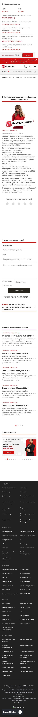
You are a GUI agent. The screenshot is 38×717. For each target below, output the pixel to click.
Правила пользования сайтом (27, 497)
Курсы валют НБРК (26, 603)
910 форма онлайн (7, 651)
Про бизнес (5, 615)
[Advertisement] (19, 87)
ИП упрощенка (24, 569)
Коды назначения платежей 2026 (7, 629)
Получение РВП (25, 624)
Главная (14, 71)
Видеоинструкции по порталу (26, 509)
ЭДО (21, 611)
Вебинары (23, 488)
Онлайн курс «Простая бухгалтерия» (27, 521)
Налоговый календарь (27, 548)
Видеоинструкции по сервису (8, 509)
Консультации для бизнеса (7, 656)
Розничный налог (7, 586)
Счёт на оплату (6, 514)
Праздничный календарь (9, 594)
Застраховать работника (9, 569)
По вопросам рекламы (9, 488)
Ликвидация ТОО (25, 577)
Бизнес (20, 71)
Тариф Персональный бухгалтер (8, 640)
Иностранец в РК (7, 539)
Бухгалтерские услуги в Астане (27, 515)
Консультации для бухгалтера (26, 656)
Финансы (19, 77)
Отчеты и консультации (27, 531)
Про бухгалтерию (25, 615)
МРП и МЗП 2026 (25, 594)
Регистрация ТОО (7, 573)
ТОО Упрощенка (25, 573)
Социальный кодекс (26, 671)
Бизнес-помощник (26, 639)
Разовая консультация (27, 586)
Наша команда (6, 492)
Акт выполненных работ (9, 536)
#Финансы (13, 130)
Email (4, 255)
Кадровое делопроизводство (7, 662)
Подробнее (28, 55)
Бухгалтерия (28, 71)
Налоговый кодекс (7, 671)
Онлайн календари (8, 667)
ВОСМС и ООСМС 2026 (8, 607)
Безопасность (6, 520)
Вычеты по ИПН (6, 611)
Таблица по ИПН (25, 590)
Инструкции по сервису (27, 502)
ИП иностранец (25, 581)
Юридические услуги (26, 645)
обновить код (8, 285)
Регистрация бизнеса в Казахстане (27, 662)
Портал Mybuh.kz (7, 531)
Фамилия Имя (7, 246)
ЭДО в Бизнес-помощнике (6, 559)
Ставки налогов (6, 590)
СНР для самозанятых (27, 619)
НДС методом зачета (8, 624)
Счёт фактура (24, 544)
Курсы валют (6, 603)
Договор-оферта (6, 496)
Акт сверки (5, 548)
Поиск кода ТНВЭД (26, 667)
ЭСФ (3, 544)
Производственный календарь (8, 553)
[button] (22, 425)
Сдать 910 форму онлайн (27, 536)
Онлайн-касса (6, 675)
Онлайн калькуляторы (27, 651)
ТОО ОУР (4, 577)
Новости (4, 71)
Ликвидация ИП (7, 581)
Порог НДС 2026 (25, 607)
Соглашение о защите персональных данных (9, 503)
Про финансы (6, 619)
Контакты (23, 492)
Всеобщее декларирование (25, 553)
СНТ (21, 539)
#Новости (5, 130)
